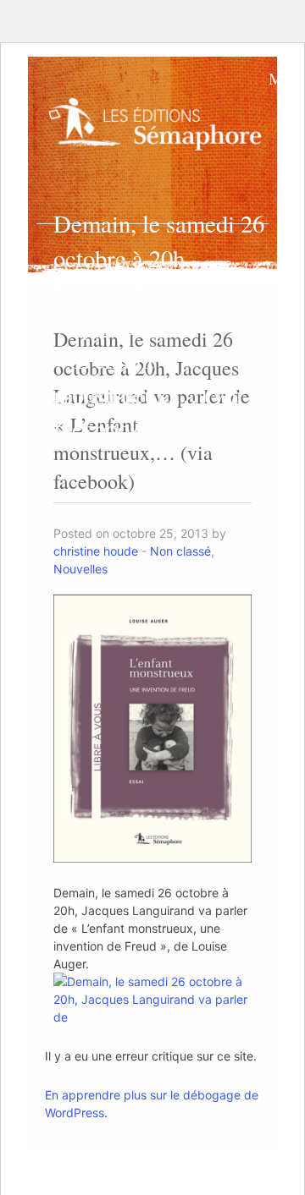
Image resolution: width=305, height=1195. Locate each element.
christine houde (95, 551)
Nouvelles (80, 569)
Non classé (180, 551)
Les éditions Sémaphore (158, 131)
